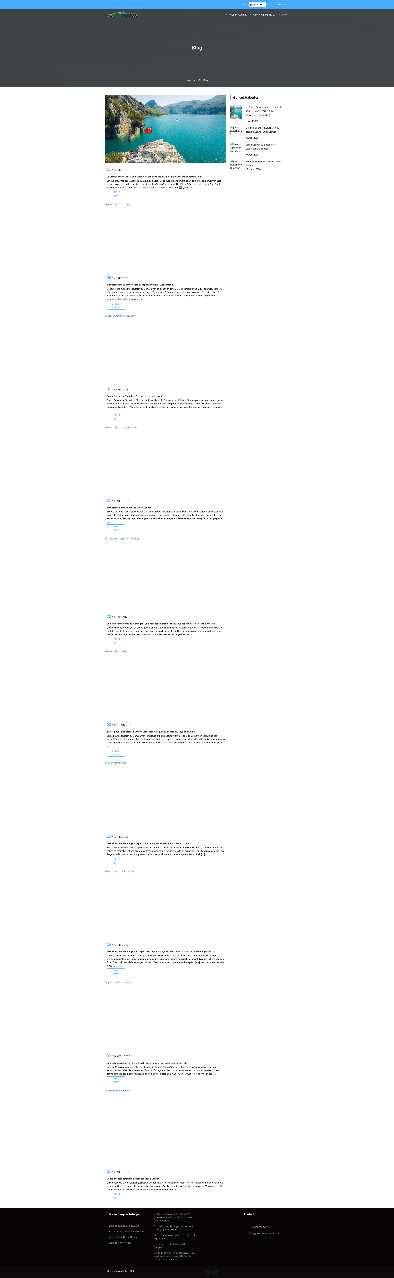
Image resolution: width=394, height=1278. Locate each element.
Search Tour (280, 4)
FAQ (284, 14)
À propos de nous (264, 14)
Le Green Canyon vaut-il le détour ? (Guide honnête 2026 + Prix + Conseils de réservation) (154, 176)
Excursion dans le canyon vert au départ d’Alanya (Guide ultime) (140, 285)
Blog (205, 80)
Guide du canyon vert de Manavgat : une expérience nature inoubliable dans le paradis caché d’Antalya (161, 623)
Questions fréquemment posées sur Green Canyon (133, 1179)
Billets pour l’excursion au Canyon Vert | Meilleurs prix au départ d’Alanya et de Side (151, 732)
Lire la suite (116, 194)
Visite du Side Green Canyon (123, 1237)
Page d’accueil (238, 14)
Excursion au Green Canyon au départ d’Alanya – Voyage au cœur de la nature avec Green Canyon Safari (161, 951)
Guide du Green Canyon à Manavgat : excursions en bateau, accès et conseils (147, 1063)
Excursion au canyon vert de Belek (126, 1231)
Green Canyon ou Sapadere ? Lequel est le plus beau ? (135, 396)
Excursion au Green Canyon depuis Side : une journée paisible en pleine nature (148, 843)
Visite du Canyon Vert (120, 1242)
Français (258, 4)
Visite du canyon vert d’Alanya (124, 1226)
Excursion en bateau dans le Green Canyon (129, 507)
